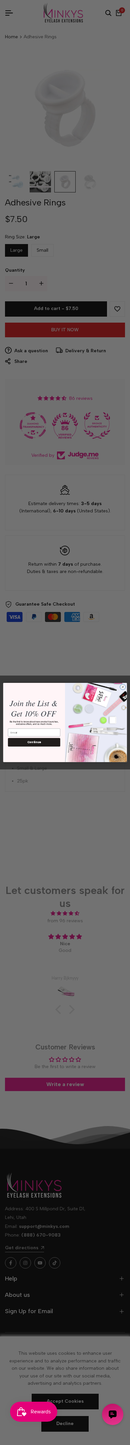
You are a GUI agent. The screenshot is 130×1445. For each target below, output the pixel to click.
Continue (34, 742)
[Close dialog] (123, 687)
